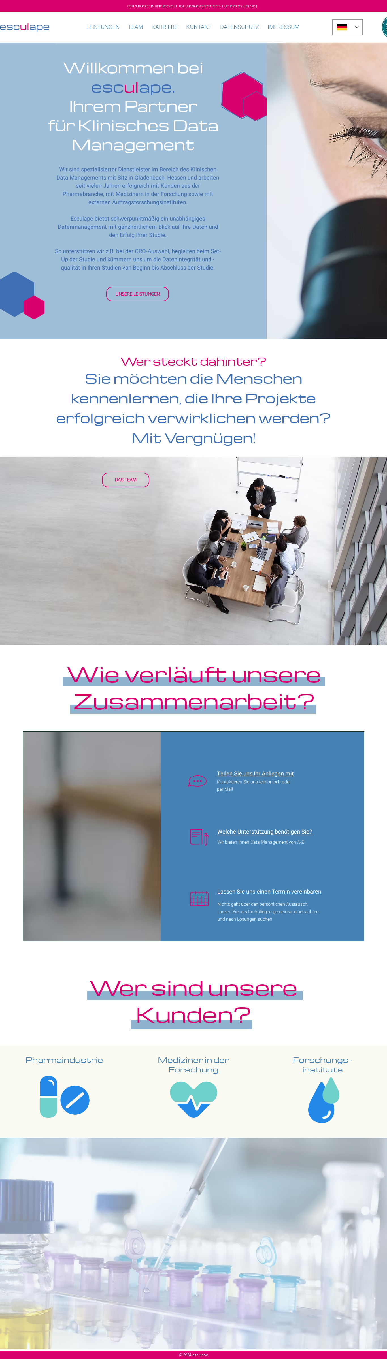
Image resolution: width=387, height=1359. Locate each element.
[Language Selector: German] (347, 27)
